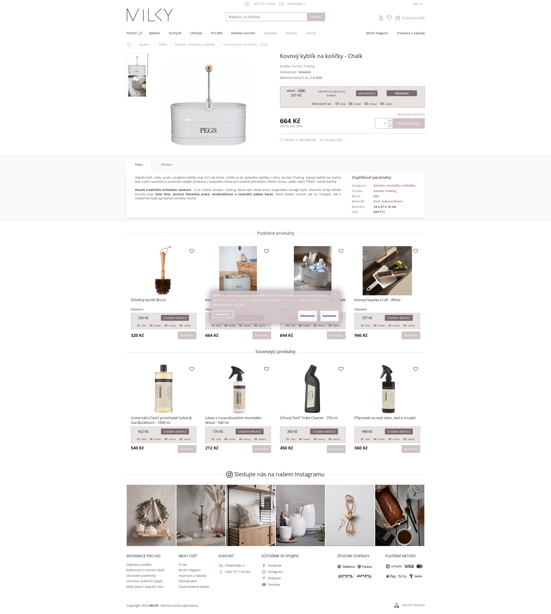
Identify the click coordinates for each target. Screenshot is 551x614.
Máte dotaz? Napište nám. (145, 587)
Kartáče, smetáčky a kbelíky (394, 185)
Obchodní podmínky (141, 576)
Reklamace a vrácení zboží (145, 570)
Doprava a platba (138, 564)
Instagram (275, 572)
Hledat (316, 17)
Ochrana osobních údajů (144, 581)
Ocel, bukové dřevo (387, 201)
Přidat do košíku (408, 123)
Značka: (297, 66)
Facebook (274, 565)
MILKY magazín (190, 570)
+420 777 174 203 (237, 572)
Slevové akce (188, 581)
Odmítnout (307, 316)
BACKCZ (367, 93)
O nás (183, 564)
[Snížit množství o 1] (390, 125)
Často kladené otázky (194, 587)
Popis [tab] (139, 164)
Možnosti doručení (411, 114)
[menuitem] (131, 33)
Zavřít (303, 136)
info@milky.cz (235, 565)
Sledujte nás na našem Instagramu (279, 474)
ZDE (241, 305)
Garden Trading (384, 191)
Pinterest (274, 578)
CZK (416, 4)
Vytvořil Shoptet (413, 605)
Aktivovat (402, 93)
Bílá (376, 196)
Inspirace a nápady (192, 576)
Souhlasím (329, 316)
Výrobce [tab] (167, 164)
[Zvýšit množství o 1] (390, 120)
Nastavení (223, 314)
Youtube (274, 584)
